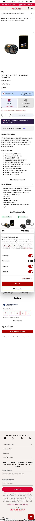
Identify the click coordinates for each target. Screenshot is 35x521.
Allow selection (17, 289)
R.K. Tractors (13, 1)
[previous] (3, 224)
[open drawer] (2, 8)
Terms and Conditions (14, 504)
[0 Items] (32, 8)
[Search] (31, 13)
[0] (32, 8)
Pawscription (21, 1)
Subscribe (17, 489)
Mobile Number (8, 480)
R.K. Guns (5, 1)
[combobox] (17, 13)
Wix (2, 72)
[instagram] (22, 438)
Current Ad (29, 1)
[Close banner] (32, 231)
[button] (17, 184)
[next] (32, 224)
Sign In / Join (27, 94)
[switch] (30, 261)
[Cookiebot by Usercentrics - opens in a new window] (22, 231)
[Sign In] (28, 8)
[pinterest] (30, 438)
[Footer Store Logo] (17, 511)
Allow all (17, 284)
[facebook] (5, 438)
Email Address (7, 470)
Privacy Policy (8, 246)
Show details (26, 278)
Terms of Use (28, 248)
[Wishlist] (5, 8)
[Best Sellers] (9, 224)
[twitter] (13, 438)
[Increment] (9, 115)
